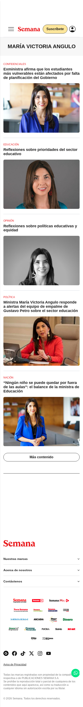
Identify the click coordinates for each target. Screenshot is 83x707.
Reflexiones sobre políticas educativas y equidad (40, 228)
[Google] (6, 653)
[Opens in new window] (14, 653)
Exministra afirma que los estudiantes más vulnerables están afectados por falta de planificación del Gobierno (41, 73)
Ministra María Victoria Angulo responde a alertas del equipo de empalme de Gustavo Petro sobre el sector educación (40, 306)
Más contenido (41, 457)
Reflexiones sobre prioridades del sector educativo (40, 152)
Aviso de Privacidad (19, 664)
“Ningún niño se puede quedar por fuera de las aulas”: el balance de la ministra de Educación (41, 387)
